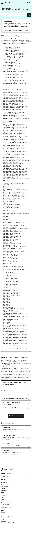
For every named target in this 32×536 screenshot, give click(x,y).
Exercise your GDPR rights (7, 522)
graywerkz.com (8, 21)
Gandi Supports (5, 486)
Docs (2, 513)
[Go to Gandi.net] (5, 2)
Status (2, 510)
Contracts (3, 521)
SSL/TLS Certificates (6, 501)
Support (3, 512)
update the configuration (13, 25)
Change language (6, 473)
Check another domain (16, 416)
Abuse (2, 519)
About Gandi (4, 484)
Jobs (2, 492)
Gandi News (4, 490)
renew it (13, 26)
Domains (3, 497)
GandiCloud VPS (5, 504)
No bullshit (3, 488)
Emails (2, 499)
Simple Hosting (5, 503)
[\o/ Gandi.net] (16, 469)
